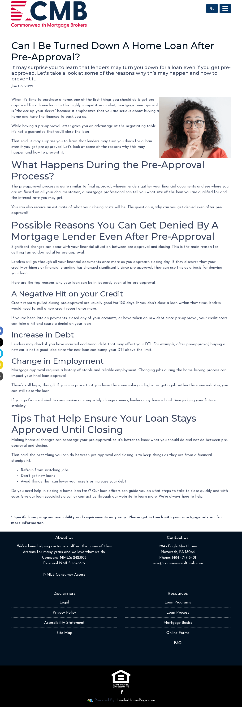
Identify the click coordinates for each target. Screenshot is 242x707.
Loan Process (177, 613)
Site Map (64, 633)
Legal (64, 602)
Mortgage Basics (178, 623)
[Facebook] (122, 692)
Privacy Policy (64, 613)
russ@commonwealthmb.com (178, 563)
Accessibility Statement (64, 623)
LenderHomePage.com (136, 700)
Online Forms (177, 633)
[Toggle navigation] (225, 8)
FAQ (178, 643)
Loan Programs (177, 602)
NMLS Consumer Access (64, 575)
